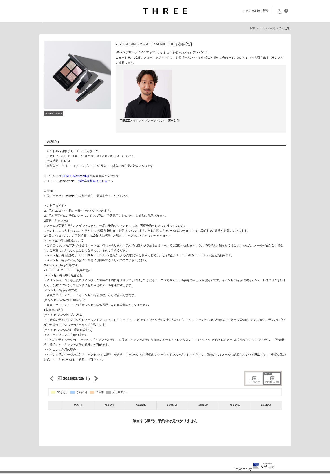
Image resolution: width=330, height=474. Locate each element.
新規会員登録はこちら (92, 181)
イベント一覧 (267, 28)
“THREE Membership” (75, 176)
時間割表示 (272, 378)
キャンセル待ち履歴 (255, 10)
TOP (252, 28)
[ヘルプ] (286, 11)
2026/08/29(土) (76, 378)
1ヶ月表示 (254, 381)
